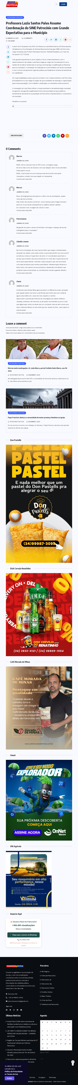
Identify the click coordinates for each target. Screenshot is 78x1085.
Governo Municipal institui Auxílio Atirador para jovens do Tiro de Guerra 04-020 (21, 1052)
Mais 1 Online (46, 996)
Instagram (42, 1077)
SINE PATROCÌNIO (16, 135)
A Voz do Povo (46, 1000)
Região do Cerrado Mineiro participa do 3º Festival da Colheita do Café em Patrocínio (22, 1043)
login (21, 328)
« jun (41, 1059)
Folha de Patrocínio (48, 976)
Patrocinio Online (47, 988)
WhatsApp (52, 1077)
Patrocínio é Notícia (17, 375)
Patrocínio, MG (12, 994)
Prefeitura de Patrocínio (50, 1004)
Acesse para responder (24, 179)
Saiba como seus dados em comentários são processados (25, 333)
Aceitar (9, 1078)
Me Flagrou (45, 972)
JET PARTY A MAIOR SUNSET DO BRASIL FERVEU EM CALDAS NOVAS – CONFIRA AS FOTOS (21, 1033)
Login (63, 4)
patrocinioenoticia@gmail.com (18, 1001)
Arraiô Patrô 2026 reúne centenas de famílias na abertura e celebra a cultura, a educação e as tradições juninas (22, 1024)
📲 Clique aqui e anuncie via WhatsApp (23, 935)
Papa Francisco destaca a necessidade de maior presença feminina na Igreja (36, 417)
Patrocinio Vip (46, 984)
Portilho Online (46, 992)
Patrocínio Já (46, 980)
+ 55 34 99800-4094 (15, 998)
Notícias (32, 1077)
